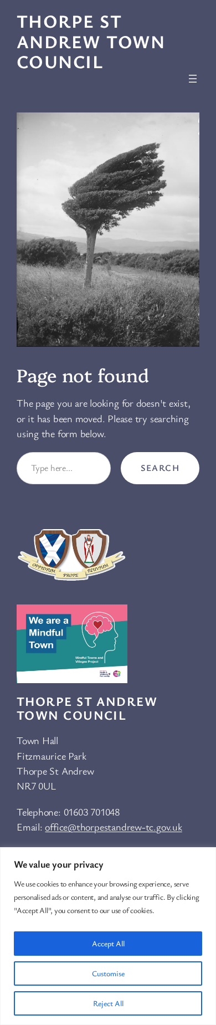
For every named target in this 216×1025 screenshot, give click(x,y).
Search (160, 468)
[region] (108, 936)
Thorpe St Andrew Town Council (91, 41)
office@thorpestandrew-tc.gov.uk (113, 826)
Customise (108, 973)
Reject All (108, 1003)
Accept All (108, 943)
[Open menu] (192, 78)
